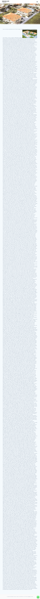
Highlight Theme (30, 596)
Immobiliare (5, 2)
